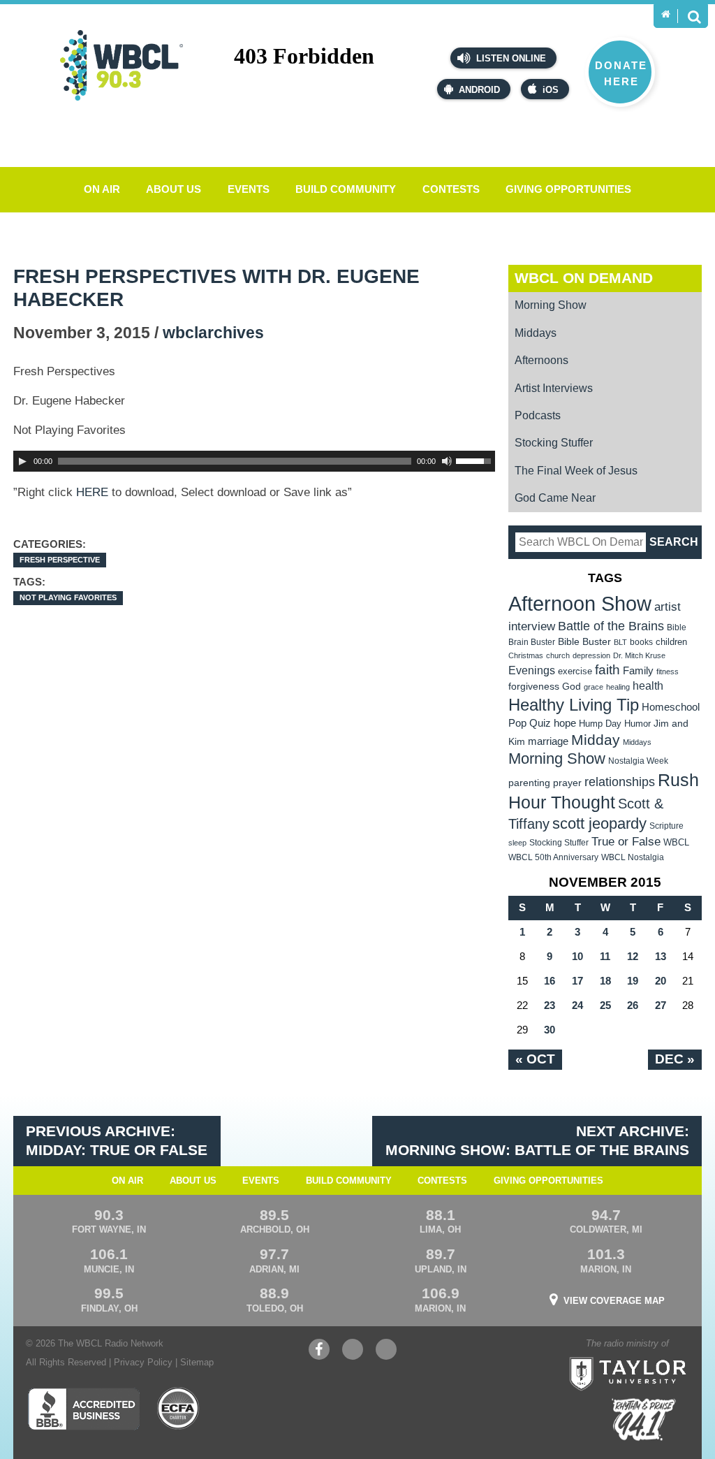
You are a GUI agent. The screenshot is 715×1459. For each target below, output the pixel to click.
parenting (529, 782)
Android (479, 90)
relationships (619, 781)
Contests (451, 189)
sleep (517, 843)
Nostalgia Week (638, 761)
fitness (667, 671)
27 (660, 1005)
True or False (626, 841)
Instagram (386, 1356)
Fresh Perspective (60, 560)
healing (618, 687)
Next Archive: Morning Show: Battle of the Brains (537, 1140)
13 (660, 956)
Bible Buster (584, 642)
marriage (548, 741)
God (571, 686)
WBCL (676, 842)
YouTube (352, 1356)
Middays (535, 333)
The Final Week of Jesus (576, 471)
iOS (551, 90)
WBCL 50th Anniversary (553, 857)
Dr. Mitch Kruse (639, 655)
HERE (92, 492)
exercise (575, 671)
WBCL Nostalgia (632, 857)
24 (577, 1005)
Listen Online (509, 58)
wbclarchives (213, 333)
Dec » (675, 1059)
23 (549, 1005)
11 (605, 956)
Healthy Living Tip (573, 704)
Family (638, 670)
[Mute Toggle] (446, 461)
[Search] (694, 16)
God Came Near (555, 498)
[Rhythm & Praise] (643, 1419)
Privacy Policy (143, 1362)
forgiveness (533, 686)
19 (632, 981)
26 (632, 1005)
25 (605, 1005)
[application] (254, 461)
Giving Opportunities (568, 189)
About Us (173, 189)
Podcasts (538, 415)
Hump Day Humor (615, 723)
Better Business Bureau (83, 1408)
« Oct (535, 1059)
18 (605, 981)
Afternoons (541, 360)
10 (577, 956)
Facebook (319, 1356)
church (558, 655)
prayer (567, 782)
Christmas (525, 655)
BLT (620, 642)
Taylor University (655, 1356)
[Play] (22, 461)
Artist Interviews (554, 388)
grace (593, 687)
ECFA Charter (178, 1408)
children (671, 642)
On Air (102, 189)
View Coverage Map (614, 1300)
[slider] (475, 460)
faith (607, 669)
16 (549, 981)
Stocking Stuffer (554, 443)
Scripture (666, 825)
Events (249, 189)
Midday (595, 740)
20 (660, 981)
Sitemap (197, 1362)
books (641, 641)
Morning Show (551, 305)
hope (565, 723)
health (648, 685)
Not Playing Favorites (68, 597)
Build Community (345, 189)
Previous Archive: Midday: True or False (116, 1140)
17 (577, 981)
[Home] (665, 14)
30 (549, 1030)
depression (591, 655)
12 (632, 956)
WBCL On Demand (584, 278)
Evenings (531, 670)
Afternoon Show (579, 603)
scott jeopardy (599, 823)
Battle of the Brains (611, 625)
